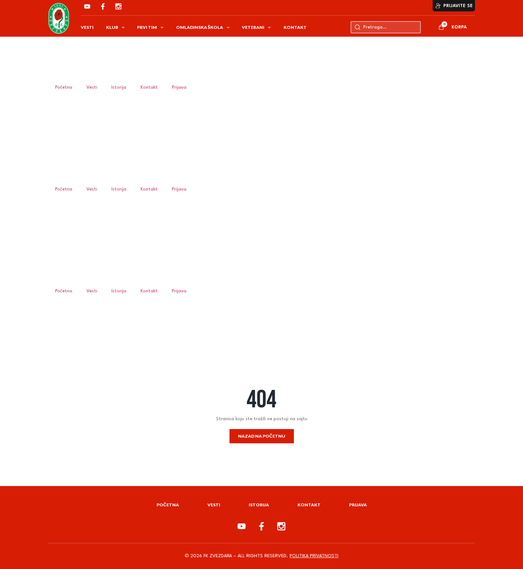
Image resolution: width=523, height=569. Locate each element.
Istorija (118, 87)
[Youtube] (87, 6)
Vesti (87, 27)
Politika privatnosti (314, 556)
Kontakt (295, 27)
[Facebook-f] (102, 6)
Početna (63, 87)
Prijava (179, 87)
